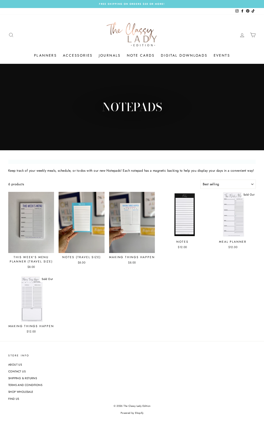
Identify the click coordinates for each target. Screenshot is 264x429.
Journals (110, 55)
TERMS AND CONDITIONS (25, 385)
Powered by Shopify (132, 413)
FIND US (13, 399)
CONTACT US (17, 371)
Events (222, 55)
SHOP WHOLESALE (20, 392)
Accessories (77, 55)
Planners (45, 55)
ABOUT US (15, 365)
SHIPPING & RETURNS (22, 378)
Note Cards (141, 55)
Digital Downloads (184, 55)
